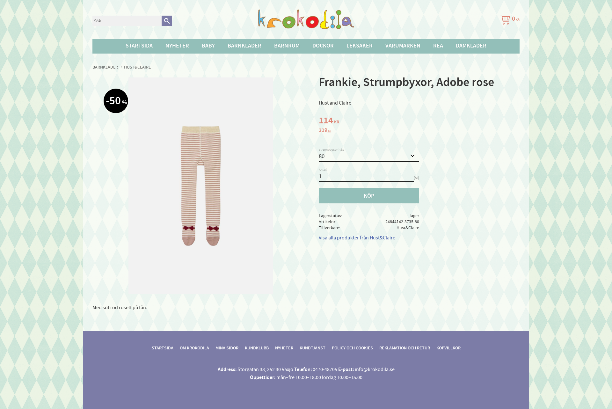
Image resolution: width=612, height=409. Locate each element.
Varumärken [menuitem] (402, 46)
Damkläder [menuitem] (471, 46)
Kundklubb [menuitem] (257, 348)
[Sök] (167, 21)
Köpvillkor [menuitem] (448, 348)
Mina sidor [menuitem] (226, 348)
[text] (419, 121)
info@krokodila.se (375, 369)
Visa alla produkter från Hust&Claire (357, 238)
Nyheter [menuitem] (177, 46)
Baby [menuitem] (208, 46)
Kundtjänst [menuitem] (312, 348)
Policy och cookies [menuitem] (352, 348)
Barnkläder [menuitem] (244, 46)
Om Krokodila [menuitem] (194, 348)
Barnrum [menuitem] (287, 46)
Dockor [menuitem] (323, 46)
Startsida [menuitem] (139, 46)
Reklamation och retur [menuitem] (404, 348)
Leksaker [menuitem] (359, 46)
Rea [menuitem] (438, 46)
